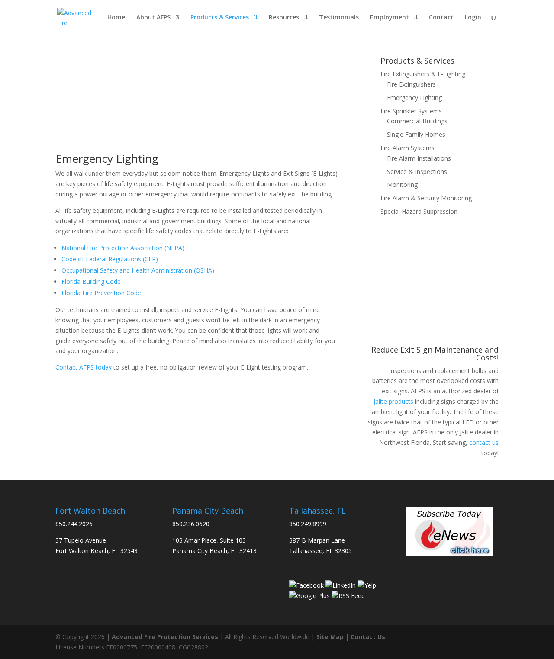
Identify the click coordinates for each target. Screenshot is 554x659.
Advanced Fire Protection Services (165, 637)
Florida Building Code (91, 281)
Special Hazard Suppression (418, 211)
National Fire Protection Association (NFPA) (122, 248)
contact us (484, 442)
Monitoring (402, 184)
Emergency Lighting (414, 97)
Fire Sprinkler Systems (411, 111)
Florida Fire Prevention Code (101, 293)
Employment (389, 17)
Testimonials (339, 17)
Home (116, 17)
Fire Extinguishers (411, 84)
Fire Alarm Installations (419, 158)
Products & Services (219, 17)
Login (473, 17)
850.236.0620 (190, 524)
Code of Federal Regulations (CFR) (109, 259)
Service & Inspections (417, 171)
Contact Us (368, 637)
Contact (441, 17)
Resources (284, 17)
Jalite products (393, 401)
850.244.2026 (74, 524)
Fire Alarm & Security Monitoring (426, 198)
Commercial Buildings (417, 121)
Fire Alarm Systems (407, 148)
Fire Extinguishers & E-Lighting (422, 74)
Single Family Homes (416, 134)
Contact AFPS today (83, 367)
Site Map (330, 637)
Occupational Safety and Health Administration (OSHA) (137, 270)
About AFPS (153, 17)
